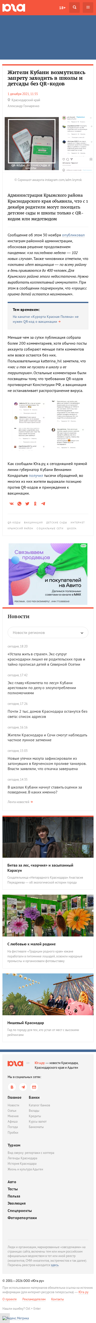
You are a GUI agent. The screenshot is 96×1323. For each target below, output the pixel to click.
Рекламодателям (34, 1299)
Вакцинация (33, 522)
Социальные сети (50, 528)
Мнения (13, 1116)
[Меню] (88, 7)
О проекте (9, 1299)
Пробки (13, 1132)
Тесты (13, 1189)
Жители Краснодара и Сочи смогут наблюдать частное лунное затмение (47, 737)
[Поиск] (74, 7)
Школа (72, 528)
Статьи (12, 1111)
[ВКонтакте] (12, 1087)
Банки (34, 1097)
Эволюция (17, 1203)
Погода (13, 1127)
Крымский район (20, 528)
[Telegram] (23, 1087)
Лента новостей (18, 802)
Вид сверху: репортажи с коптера (31, 1153)
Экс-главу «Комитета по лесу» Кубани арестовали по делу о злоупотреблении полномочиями (42, 687)
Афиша (12, 1121)
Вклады (34, 1111)
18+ (62, 7)
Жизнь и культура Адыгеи (25, 1169)
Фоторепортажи (22, 1217)
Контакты (57, 1299)
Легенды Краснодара (22, 1158)
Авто (12, 1181)
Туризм (14, 1145)
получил (36, 475)
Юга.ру (40, 1063)
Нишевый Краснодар (25, 1022)
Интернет (78, 522)
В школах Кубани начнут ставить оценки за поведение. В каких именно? (45, 790)
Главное (14, 1097)
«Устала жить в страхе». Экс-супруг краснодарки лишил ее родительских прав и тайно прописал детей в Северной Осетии (46, 659)
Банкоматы (36, 1127)
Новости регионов (29, 632)
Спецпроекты (20, 1210)
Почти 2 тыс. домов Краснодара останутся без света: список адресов (47, 714)
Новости (19, 616)
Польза (14, 1196)
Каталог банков (39, 1105)
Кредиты (35, 1116)
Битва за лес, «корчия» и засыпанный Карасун (40, 868)
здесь (55, 1265)
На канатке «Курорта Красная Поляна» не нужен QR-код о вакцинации (46, 319)
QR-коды (14, 522)
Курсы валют (38, 1121)
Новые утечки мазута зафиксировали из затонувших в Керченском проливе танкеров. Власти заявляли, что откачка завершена (47, 763)
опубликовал (73, 234)
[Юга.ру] (13, 7)
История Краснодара (22, 1164)
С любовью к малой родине (31, 943)
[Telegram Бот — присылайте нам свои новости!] (34, 1087)
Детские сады (56, 522)
